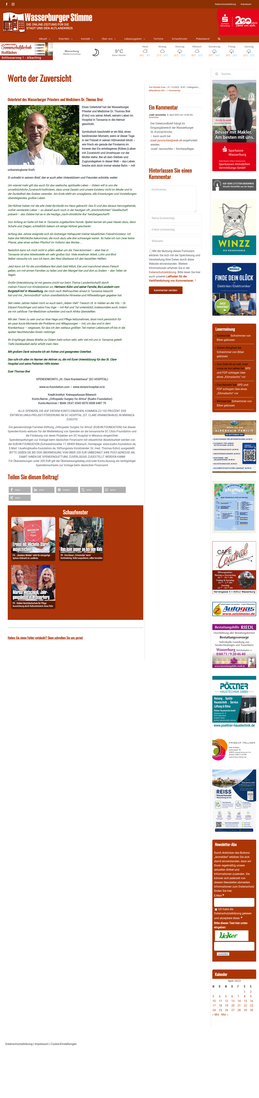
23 (251, 1005)
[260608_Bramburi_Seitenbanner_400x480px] (234, 482)
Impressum (42, 1044)
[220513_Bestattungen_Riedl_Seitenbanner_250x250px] (234, 626)
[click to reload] (231, 936)
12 (226, 1001)
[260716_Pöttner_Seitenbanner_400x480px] (234, 678)
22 (245, 1005)
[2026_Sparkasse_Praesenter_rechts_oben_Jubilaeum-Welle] (238, 10)
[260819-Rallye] (81, 519)
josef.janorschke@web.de (166, 140)
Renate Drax (159, 87)
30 (251, 1010)
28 (239, 1010)
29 (245, 1010)
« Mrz (215, 1014)
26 (226, 1010)
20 (233, 1005)
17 (214, 1005)
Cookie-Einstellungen (64, 1044)
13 (233, 1001)
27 (233, 1010)
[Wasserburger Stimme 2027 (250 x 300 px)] (234, 422)
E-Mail (219, 895)
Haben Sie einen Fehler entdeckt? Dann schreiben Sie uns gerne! (45, 637)
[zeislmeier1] (234, 604)
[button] (219, 38)
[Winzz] (234, 200)
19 (226, 1005)
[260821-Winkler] (33, 519)
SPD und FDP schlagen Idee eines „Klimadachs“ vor (234, 373)
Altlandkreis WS (157, 90)
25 (220, 1010)
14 (239, 1001)
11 (220, 1001)
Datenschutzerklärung (227, 913)
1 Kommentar (173, 90)
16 (251, 1001)
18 (220, 1005)
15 (245, 1001)
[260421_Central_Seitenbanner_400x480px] (234, 543)
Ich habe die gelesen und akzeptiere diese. (233, 913)
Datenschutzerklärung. (163, 272)
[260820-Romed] (33, 567)
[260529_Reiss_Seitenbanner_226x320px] (234, 771)
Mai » (224, 1014)
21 (239, 1005)
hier (229, 890)
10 (214, 1001)
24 (214, 1010)
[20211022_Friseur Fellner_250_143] (234, 738)
